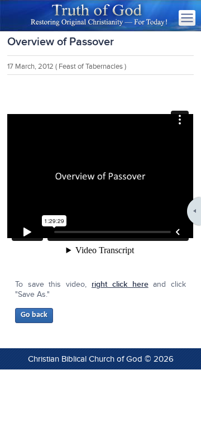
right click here (120, 284)
